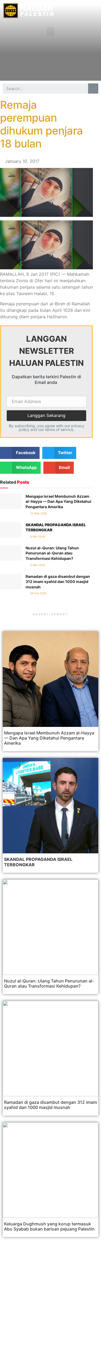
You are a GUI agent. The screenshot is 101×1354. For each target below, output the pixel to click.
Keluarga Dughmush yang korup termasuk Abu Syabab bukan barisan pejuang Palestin (49, 1226)
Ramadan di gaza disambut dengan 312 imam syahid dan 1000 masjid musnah (58, 581)
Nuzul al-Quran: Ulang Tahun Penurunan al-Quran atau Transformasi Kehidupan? (52, 553)
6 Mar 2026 (37, 536)
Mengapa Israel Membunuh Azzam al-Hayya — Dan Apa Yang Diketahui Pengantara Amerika (58, 501)
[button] (50, 31)
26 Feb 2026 (37, 593)
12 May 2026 (38, 513)
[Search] (93, 88)
